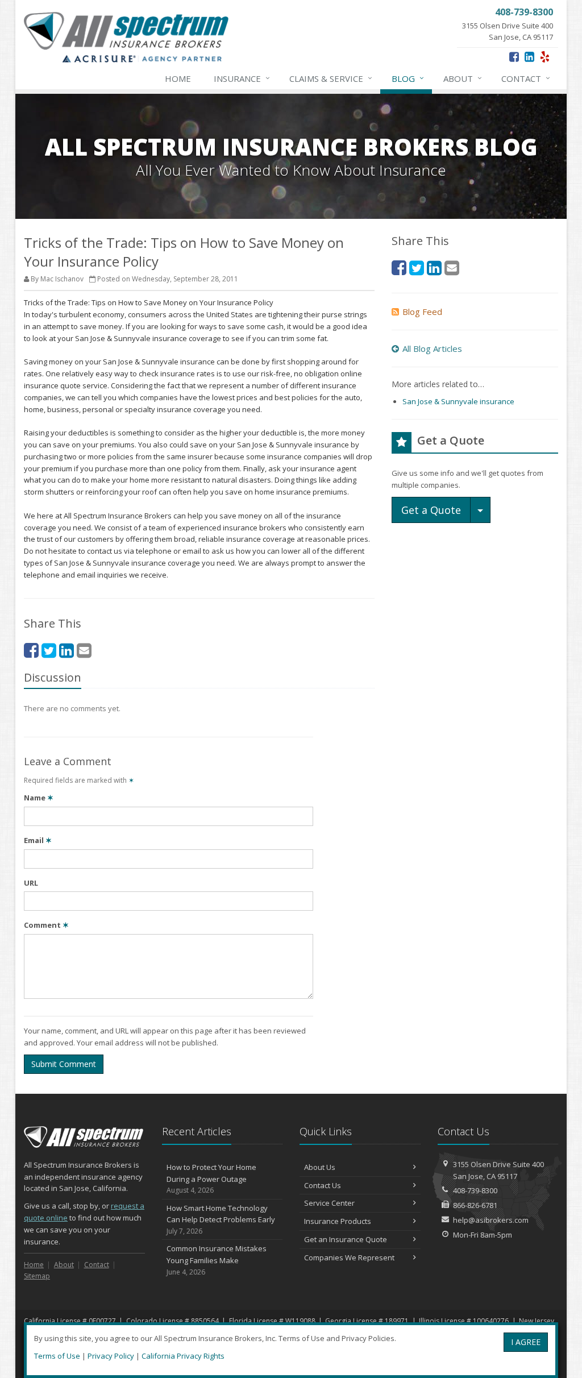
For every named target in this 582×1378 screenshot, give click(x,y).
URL (31, 883)
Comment (46, 925)
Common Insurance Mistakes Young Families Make (217, 1260)
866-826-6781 (475, 1205)
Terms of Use (57, 1356)
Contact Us (322, 1185)
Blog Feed (422, 311)
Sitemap (37, 1276)
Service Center (329, 1203)
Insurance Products (337, 1221)
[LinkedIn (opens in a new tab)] (529, 56)
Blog (408, 78)
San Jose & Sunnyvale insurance (458, 401)
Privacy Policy (111, 1356)
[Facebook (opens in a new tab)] (514, 56)
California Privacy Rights (183, 1356)
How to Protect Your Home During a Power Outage (211, 1179)
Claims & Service (330, 78)
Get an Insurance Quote (345, 1239)
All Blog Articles (432, 348)
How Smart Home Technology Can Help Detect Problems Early (221, 1219)
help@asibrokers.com (491, 1220)
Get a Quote (431, 510)
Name (38, 797)
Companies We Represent (349, 1257)
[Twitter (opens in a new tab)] (48, 650)
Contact (525, 78)
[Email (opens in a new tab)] (84, 650)
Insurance (242, 78)
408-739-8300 (475, 1190)
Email (38, 840)
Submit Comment (63, 1064)
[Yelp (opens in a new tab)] (545, 56)
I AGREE (526, 1342)
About (462, 78)
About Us (319, 1167)
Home (178, 78)
